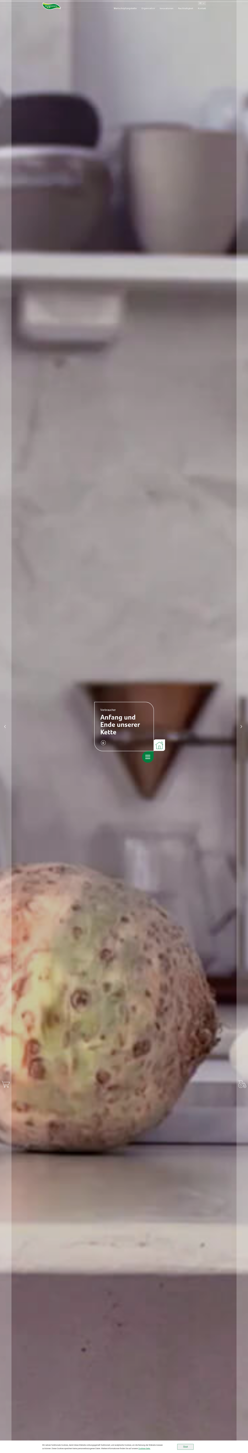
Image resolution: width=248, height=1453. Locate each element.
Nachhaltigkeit (185, 8)
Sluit (185, 1447)
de (200, 3)
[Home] (51, 9)
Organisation (148, 8)
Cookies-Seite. (144, 1448)
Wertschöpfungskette (125, 8)
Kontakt (202, 8)
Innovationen (166, 8)
